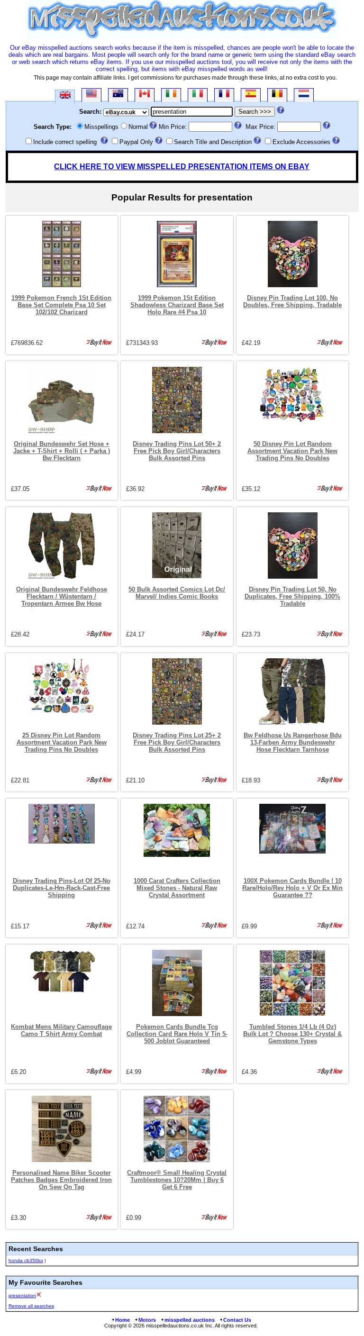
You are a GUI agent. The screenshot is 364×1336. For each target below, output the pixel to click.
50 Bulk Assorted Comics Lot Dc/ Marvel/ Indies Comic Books (176, 593)
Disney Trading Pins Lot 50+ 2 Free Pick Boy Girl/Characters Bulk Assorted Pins (177, 451)
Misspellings (101, 126)
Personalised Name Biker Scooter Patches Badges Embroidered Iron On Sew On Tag (61, 1180)
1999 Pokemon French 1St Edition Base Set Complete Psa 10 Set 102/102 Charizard (61, 305)
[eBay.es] (251, 95)
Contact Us (237, 1320)
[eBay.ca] (145, 95)
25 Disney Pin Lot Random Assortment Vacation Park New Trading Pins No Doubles (62, 742)
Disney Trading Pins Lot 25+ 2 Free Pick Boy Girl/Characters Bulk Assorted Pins (177, 742)
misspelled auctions (189, 1320)
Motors (147, 1320)
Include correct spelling (65, 141)
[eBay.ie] (171, 95)
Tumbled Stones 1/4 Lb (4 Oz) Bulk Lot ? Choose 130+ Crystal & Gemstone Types (292, 1034)
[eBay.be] (277, 95)
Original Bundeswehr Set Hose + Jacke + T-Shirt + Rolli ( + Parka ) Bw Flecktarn (61, 451)
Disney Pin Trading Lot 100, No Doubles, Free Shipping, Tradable (292, 301)
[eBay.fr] (224, 95)
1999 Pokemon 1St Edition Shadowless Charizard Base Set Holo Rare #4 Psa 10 (177, 305)
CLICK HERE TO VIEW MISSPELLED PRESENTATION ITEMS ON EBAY (181, 167)
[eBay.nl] (304, 95)
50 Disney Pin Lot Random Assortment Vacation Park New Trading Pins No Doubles (292, 451)
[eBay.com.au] (118, 95)
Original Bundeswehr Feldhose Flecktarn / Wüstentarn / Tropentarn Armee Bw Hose (61, 596)
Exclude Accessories (301, 141)
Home (122, 1320)
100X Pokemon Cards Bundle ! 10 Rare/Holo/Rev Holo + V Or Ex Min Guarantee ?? (292, 888)
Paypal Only (136, 141)
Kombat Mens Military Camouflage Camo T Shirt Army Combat (61, 1030)
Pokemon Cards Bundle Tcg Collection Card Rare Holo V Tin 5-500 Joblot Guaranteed (177, 1034)
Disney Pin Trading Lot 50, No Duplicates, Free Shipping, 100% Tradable (292, 596)
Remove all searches (31, 1306)
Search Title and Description (213, 141)
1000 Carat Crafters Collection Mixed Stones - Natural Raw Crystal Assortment (177, 888)
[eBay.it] (198, 95)
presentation (22, 1295)
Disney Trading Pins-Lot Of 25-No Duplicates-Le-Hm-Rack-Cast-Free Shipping (61, 888)
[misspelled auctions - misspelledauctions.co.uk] (182, 37)
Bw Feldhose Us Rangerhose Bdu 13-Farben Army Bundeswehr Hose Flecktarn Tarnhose (293, 742)
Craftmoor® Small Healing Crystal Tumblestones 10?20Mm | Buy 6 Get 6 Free (177, 1180)
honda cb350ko (26, 1260)
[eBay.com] (91, 95)
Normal (138, 126)
